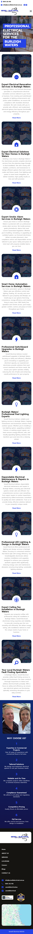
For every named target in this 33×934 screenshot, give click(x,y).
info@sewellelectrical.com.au (12, 5)
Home (4, 849)
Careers (4, 865)
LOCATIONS (5, 861)
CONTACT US (6, 873)
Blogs (3, 869)
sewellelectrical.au (11, 887)
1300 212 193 (7, 2)
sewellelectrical (10, 891)
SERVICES (5, 857)
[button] (30, 11)
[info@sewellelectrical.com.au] (1, 5)
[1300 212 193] (1, 1)
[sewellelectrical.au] (3, 887)
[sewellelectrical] (3, 891)
